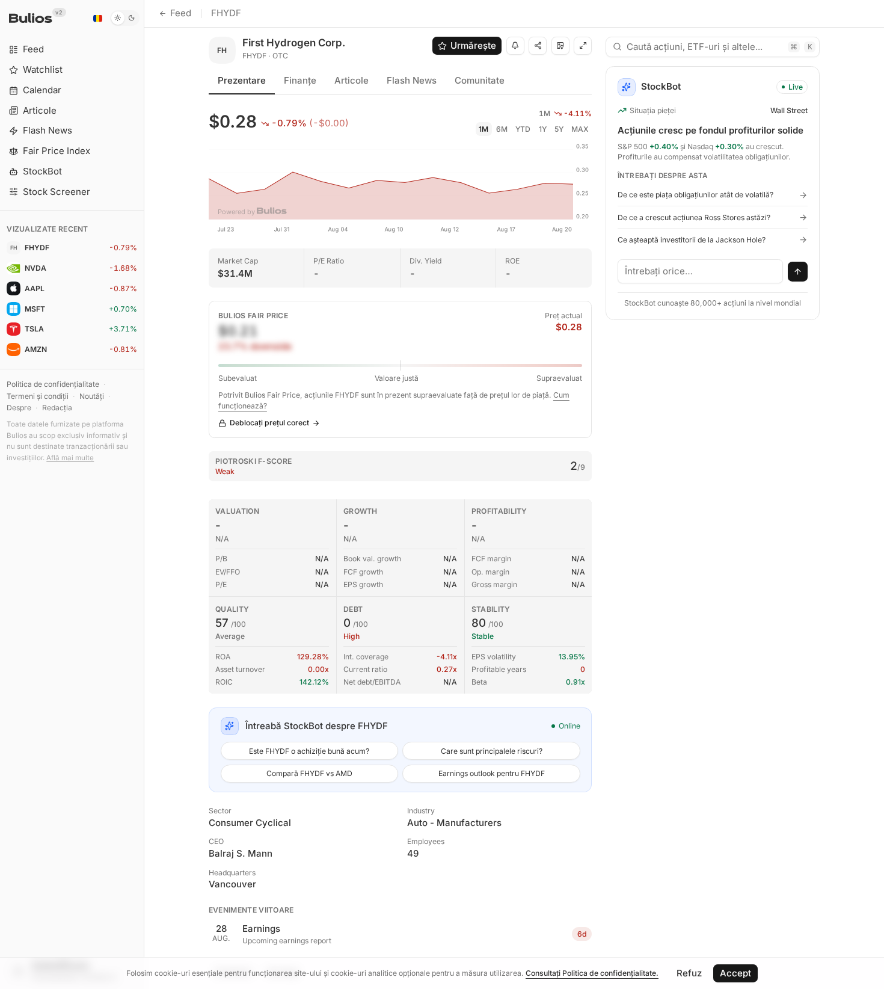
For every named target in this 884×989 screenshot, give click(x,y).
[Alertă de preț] (515, 46)
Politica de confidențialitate (53, 384)
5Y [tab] (558, 129)
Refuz (689, 973)
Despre (19, 407)
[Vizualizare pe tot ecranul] (583, 46)
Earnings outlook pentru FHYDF (491, 773)
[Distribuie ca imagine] (560, 46)
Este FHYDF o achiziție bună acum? (309, 751)
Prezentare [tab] (242, 80)
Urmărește (473, 45)
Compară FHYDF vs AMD (309, 773)
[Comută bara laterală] (144, 494)
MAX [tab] (580, 129)
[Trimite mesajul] (798, 272)
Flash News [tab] (412, 80)
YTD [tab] (522, 129)
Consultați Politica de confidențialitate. (592, 973)
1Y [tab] (543, 129)
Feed (180, 13)
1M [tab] (483, 129)
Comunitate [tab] (480, 80)
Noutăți (91, 396)
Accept (735, 973)
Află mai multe (70, 458)
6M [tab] (502, 129)
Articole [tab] (351, 80)
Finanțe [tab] (300, 80)
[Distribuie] (538, 46)
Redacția (57, 407)
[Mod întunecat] (125, 18)
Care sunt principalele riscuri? (491, 751)
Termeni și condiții (38, 396)
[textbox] (701, 271)
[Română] (97, 18)
